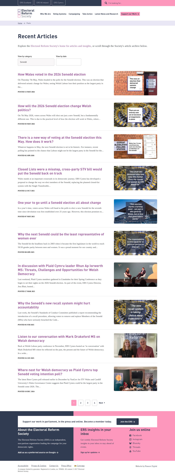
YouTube (137, 451)
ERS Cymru (58, 2)
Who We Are (45, 14)
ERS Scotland (25, 2)
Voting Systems (59, 14)
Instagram (137, 439)
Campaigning (74, 14)
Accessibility (23, 465)
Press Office (66, 465)
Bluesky (136, 443)
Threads (136, 447)
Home (20, 23)
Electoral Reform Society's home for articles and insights (61, 45)
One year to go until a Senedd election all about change (59, 202)
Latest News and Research (106, 14)
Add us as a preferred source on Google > (38, 452)
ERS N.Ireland (42, 2)
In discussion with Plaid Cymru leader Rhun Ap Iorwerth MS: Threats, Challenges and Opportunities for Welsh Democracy (60, 270)
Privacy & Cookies (38, 465)
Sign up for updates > (90, 452)
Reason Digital (151, 466)
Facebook (137, 435)
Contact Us (53, 465)
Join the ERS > (127, 421)
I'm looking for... (115, 3)
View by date (61, 56)
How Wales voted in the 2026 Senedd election (52, 74)
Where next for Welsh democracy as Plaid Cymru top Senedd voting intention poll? (58, 372)
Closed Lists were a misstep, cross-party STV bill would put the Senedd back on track (60, 171)
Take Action (87, 14)
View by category (25, 56)
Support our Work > (130, 14)
